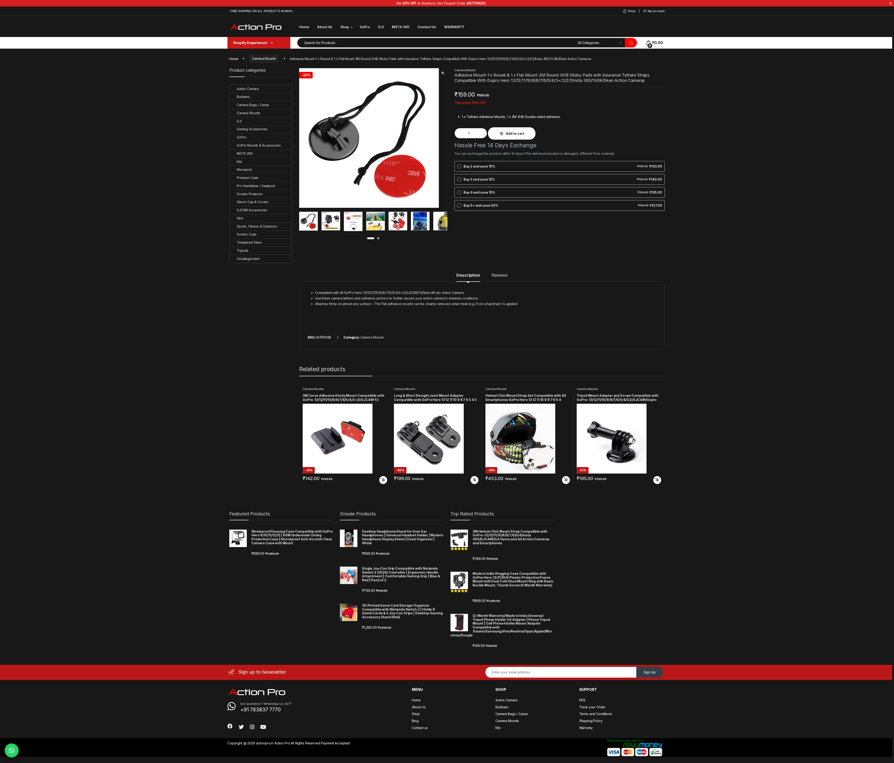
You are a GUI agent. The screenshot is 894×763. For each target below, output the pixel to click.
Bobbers (243, 97)
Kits (239, 162)
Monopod (244, 169)
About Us (324, 27)
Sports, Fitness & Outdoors (257, 226)
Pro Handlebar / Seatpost (256, 186)
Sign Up (649, 672)
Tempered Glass (249, 242)
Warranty (586, 728)
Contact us (420, 728)
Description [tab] (468, 275)
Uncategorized (248, 259)
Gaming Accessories (252, 129)
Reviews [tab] (499, 275)
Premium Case (247, 178)
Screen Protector (250, 194)
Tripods (242, 250)
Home (304, 27)
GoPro (365, 27)
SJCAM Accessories (252, 210)
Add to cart (515, 133)
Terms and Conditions (595, 714)
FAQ (582, 700)
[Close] (890, 3)
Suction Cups (247, 234)
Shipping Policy (591, 721)
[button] (443, 73)
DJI (381, 27)
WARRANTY (454, 27)
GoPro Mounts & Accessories (259, 145)
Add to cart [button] (383, 480)
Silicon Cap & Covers (252, 202)
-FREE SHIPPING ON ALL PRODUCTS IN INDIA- (261, 11)
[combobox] (436, 42)
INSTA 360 (401, 27)
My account (656, 11)
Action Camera (248, 89)
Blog (415, 721)
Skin (240, 218)
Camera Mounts (264, 59)
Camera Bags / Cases (253, 105)
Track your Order (592, 707)
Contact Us (426, 27)
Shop (631, 11)
